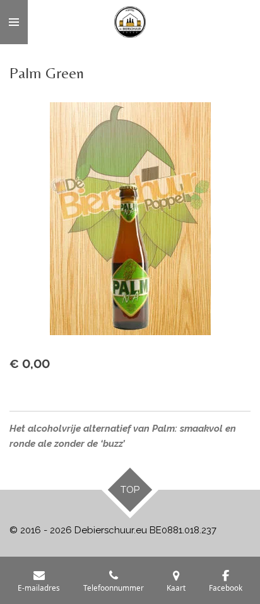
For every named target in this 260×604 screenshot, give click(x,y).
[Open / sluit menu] (14, 22)
